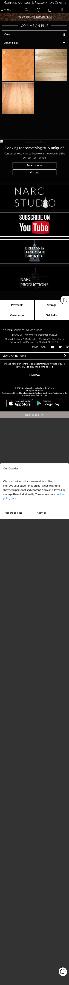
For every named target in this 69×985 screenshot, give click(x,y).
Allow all (42, 512)
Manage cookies (13, 512)
